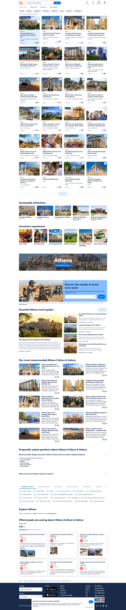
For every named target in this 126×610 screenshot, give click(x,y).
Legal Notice (63, 590)
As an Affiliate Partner (100, 593)
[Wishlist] (87, 2)
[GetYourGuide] (21, 3)
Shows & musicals (24, 463)
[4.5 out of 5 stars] (23, 530)
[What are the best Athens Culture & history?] (105, 473)
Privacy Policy (63, 593)
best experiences (52, 513)
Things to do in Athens (44, 581)
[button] (29, 30)
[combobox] (39, 3)
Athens (35, 513)
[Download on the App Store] (51, 595)
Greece (25, 581)
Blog (87, 593)
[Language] (99, 2)
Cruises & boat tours (25, 459)
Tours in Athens (56, 581)
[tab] (27, 487)
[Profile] (105, 2)
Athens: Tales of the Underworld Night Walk (61, 562)
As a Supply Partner (99, 588)
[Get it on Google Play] (51, 589)
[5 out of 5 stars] (33, 538)
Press (87, 595)
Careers (87, 590)
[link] (29, 30)
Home (20, 581)
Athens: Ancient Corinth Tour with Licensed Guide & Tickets (92, 562)
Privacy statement (23, 304)
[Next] (106, 210)
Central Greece (33, 581)
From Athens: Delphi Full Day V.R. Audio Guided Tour (32, 535)
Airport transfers (24, 466)
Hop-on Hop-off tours (25, 464)
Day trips (22, 461)
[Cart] (93, 2)
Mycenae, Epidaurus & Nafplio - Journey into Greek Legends (31, 562)
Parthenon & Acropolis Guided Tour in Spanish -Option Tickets (92, 535)
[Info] (37, 14)
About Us (88, 588)
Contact (62, 588)
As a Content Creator (99, 590)
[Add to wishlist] (38, 17)
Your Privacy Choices (65, 595)
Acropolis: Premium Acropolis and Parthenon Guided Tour (61, 535)
